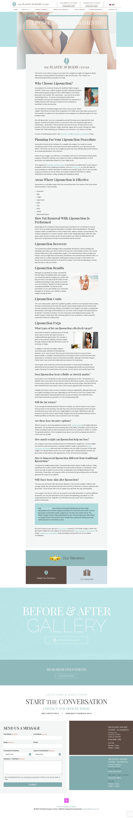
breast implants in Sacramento (84, 531)
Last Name (40, 734)
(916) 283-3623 (92, 6)
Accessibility (72, 807)
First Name (10, 734)
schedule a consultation (81, 134)
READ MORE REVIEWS (66, 676)
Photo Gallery (80, 9)
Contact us (113, 9)
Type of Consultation (43, 751)
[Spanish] (113, 4)
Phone (35, 742)
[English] (110, 4)
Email (8, 742)
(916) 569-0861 (114, 778)
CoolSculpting (77, 425)
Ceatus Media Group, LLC (90, 809)
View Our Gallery (69, 640)
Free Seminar (62, 528)
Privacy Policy (61, 807)
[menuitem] (15, 9)
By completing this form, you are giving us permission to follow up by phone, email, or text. (32, 778)
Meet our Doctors (49, 713)
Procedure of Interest (11, 751)
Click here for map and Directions (69, 4)
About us (25, 9)
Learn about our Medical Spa (78, 713)
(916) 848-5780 (69, 6)
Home (15, 9)
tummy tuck (76, 167)
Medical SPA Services (61, 9)
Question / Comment (14, 759)
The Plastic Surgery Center (55, 165)
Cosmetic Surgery (41, 9)
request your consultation (48, 533)
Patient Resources (95, 9)
